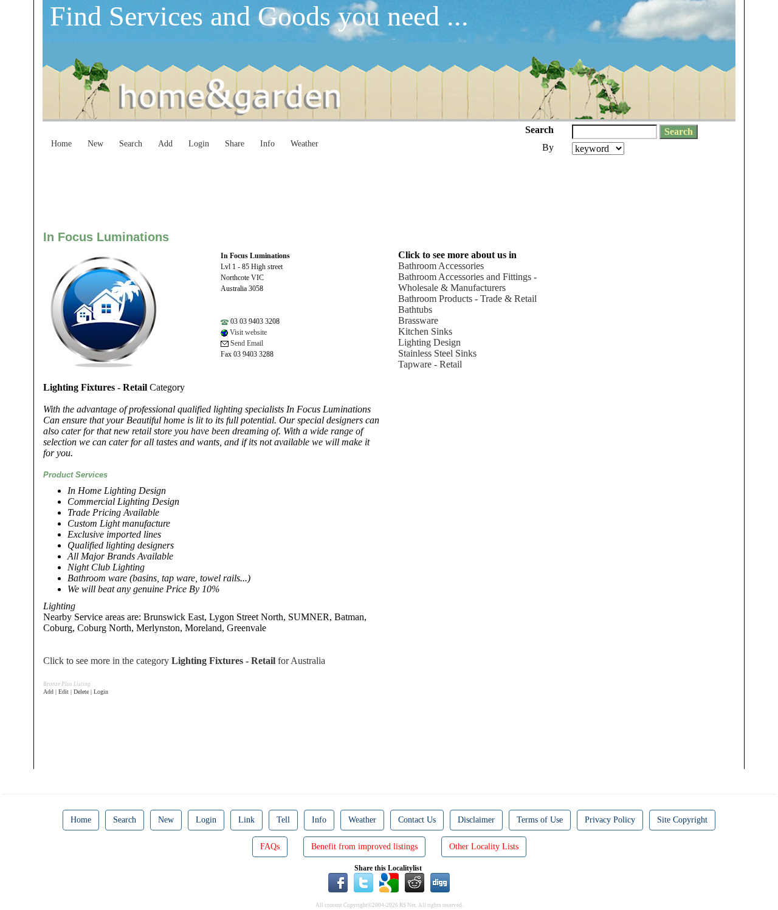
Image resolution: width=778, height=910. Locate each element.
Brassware (418, 320)
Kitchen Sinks (425, 331)
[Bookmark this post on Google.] (389, 882)
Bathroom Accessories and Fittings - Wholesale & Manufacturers (467, 282)
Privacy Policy (610, 819)
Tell (283, 819)
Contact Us (417, 819)
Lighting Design (429, 342)
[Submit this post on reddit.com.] (414, 882)
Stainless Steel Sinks (437, 353)
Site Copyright (682, 819)
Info (267, 143)
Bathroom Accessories (441, 266)
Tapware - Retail (430, 364)
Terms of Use (540, 819)
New (95, 143)
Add (165, 143)
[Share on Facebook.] (338, 882)
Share (234, 143)
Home (61, 143)
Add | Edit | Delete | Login (75, 691)
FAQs (270, 846)
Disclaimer (476, 819)
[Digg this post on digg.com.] (440, 882)
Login (198, 143)
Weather (304, 143)
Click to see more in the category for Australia (184, 660)
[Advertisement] (264, 188)
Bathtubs (415, 309)
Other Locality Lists (483, 846)
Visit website (247, 332)
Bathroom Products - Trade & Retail (467, 298)
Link (246, 819)
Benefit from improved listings (364, 846)
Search (130, 143)
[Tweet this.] (363, 882)
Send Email (246, 343)
